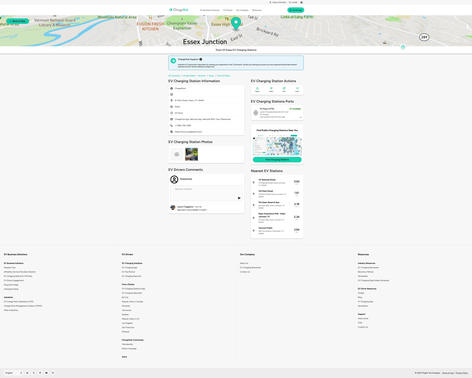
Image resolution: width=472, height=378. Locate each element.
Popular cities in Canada (132, 301)
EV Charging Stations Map (133, 288)
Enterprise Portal (11, 289)
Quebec (125, 314)
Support (361, 314)
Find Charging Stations (277, 159)
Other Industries (11, 310)
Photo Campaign (129, 348)
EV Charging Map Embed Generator (373, 280)
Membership (127, 344)
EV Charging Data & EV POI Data (18, 276)
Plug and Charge (11, 285)
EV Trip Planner (128, 272)
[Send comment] (239, 198)
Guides (361, 293)
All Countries (174, 76)
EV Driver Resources (367, 288)
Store (294, 2)
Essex (211, 76)
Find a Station (128, 284)
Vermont (202, 76)
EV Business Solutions (13, 263)
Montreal (126, 306)
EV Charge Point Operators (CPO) (18, 301)
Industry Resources (366, 263)
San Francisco (128, 327)
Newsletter (363, 276)
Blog (360, 297)
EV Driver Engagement (14, 280)
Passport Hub (9, 267)
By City (125, 297)
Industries (8, 297)
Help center (363, 318)
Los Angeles (127, 323)
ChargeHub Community (133, 340)
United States (189, 76)
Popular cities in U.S (130, 319)
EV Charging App (129, 267)
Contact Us (245, 272)
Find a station (279, 2)
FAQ (360, 323)
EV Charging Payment (131, 276)
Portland (125, 332)
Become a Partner (366, 272)
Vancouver (126, 310)
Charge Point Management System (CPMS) (23, 306)
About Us (244, 263)
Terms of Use (448, 373)
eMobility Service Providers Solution (20, 272)
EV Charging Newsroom (250, 267)
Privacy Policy (462, 373)
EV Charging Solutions (132, 263)
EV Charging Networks (132, 293)
